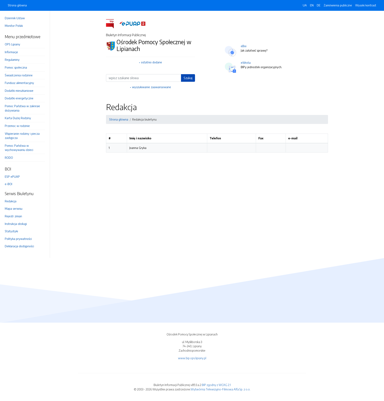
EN (312, 5)
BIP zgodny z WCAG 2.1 (216, 385)
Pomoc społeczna (16, 67)
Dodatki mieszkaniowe (19, 90)
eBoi (243, 46)
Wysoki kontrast (365, 5)
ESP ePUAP (12, 176)
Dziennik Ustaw (15, 18)
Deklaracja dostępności (19, 246)
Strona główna (17, 5)
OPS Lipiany (12, 44)
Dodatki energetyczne (19, 98)
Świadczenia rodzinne (19, 75)
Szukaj (188, 78)
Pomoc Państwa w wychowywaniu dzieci (19, 148)
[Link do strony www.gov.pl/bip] (112, 23)
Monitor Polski (14, 25)
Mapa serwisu (13, 208)
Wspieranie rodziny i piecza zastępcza (22, 136)
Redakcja (10, 201)
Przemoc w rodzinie (17, 126)
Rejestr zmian (13, 216)
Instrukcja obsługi (16, 223)
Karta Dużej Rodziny (18, 118)
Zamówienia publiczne (338, 5)
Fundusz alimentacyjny (19, 83)
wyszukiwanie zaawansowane (151, 87)
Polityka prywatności (18, 238)
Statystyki (11, 231)
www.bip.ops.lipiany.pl (192, 358)
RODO (9, 157)
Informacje (11, 52)
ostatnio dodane (151, 62)
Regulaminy (12, 59)
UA (305, 5)
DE (318, 5)
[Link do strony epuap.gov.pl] (132, 23)
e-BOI (8, 184)
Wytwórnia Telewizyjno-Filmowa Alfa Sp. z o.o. (220, 389)
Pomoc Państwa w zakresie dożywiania (22, 108)
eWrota (246, 62)
